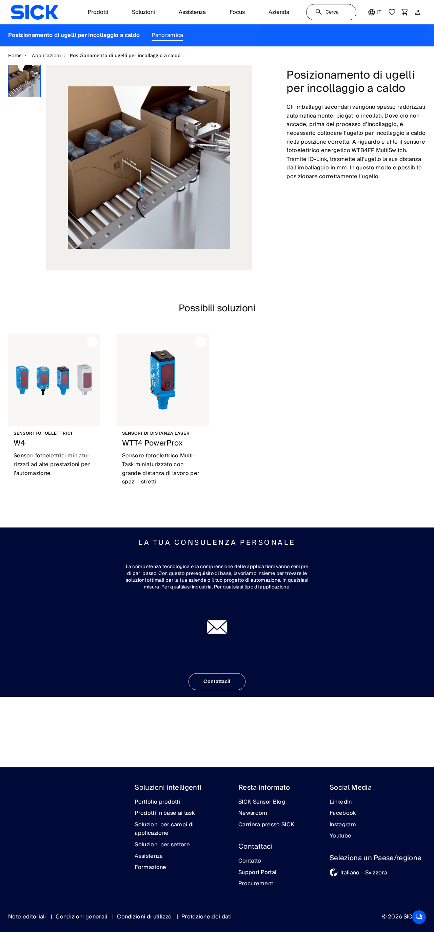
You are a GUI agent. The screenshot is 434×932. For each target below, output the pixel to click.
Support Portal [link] (257, 872)
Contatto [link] (249, 861)
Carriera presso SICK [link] (266, 825)
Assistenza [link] (149, 856)
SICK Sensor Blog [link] (261, 802)
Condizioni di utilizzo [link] (145, 916)
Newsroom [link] (253, 813)
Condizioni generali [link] (82, 916)
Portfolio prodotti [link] (157, 802)
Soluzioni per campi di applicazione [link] (164, 829)
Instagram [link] (343, 825)
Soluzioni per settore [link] (162, 845)
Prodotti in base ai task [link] (165, 813)
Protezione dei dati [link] (206, 916)
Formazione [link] (150, 867)
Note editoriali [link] (27, 916)
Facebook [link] (343, 813)
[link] (34, 12)
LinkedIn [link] (341, 802)
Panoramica (167, 35)
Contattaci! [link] (217, 682)
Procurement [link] (255, 883)
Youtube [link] (340, 836)
